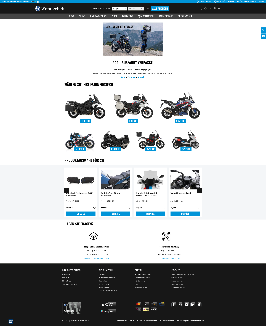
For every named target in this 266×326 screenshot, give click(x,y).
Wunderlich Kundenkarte (107, 278)
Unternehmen (103, 281)
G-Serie (151, 149)
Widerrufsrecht (167, 320)
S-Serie (180, 121)
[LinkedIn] (192, 304)
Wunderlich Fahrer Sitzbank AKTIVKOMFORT (110, 194)
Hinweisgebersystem (178, 287)
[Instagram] (180, 304)
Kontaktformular (177, 284)
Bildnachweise (104, 287)
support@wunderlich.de (169, 258)
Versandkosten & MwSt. (143, 278)
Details (81, 214)
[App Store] (107, 304)
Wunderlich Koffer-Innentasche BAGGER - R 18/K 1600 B (80, 194)
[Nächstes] (199, 190)
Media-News (66, 281)
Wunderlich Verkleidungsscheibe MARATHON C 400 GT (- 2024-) (147, 194)
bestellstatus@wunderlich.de (96, 258)
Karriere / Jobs (104, 284)
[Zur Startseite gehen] (49, 8)
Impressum (121, 320)
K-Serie (115, 149)
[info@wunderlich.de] (263, 36)
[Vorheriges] (66, 190)
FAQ (136, 284)
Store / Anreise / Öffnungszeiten (182, 274)
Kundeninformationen (143, 274)
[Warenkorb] (229, 8)
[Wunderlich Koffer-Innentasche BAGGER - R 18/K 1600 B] (80, 179)
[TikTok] (199, 304)
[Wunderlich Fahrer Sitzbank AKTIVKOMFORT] (115, 179)
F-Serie (133, 121)
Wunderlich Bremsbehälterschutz (182, 193)
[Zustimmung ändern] (10, 321)
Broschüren (66, 278)
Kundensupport (176, 281)
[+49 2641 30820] (263, 30)
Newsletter (66, 274)
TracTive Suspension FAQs (108, 291)
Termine (102, 274)
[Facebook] (173, 304)
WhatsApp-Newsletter (70, 284)
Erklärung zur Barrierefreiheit (190, 320)
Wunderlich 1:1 (176, 278)
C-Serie (186, 149)
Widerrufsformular (141, 287)
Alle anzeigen (160, 8)
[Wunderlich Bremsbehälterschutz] (185, 179)
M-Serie (80, 149)
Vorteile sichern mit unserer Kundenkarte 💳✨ (19, 1)
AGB (132, 320)
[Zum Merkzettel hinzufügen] (94, 208)
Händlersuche (140, 281)
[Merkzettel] (205, 8)
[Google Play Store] (107, 311)
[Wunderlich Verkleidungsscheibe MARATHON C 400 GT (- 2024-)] (150, 179)
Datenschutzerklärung (147, 320)
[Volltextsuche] (200, 8)
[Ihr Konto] (210, 8)
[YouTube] (186, 304)
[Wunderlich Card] (71, 308)
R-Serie (86, 121)
